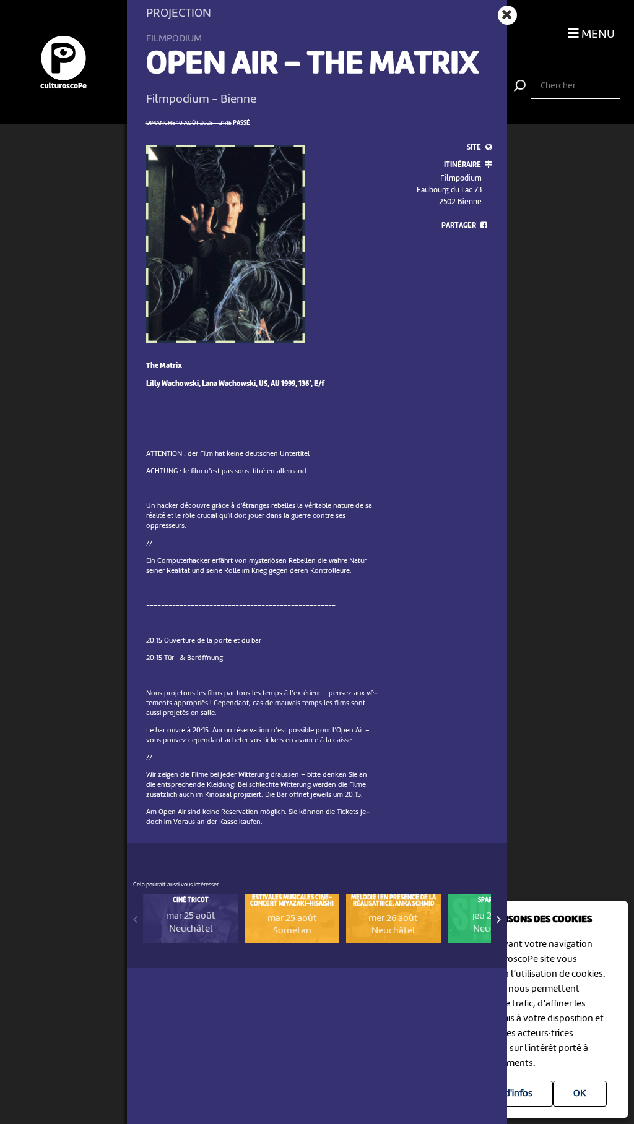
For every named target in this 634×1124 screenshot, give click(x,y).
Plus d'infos (508, 1094)
